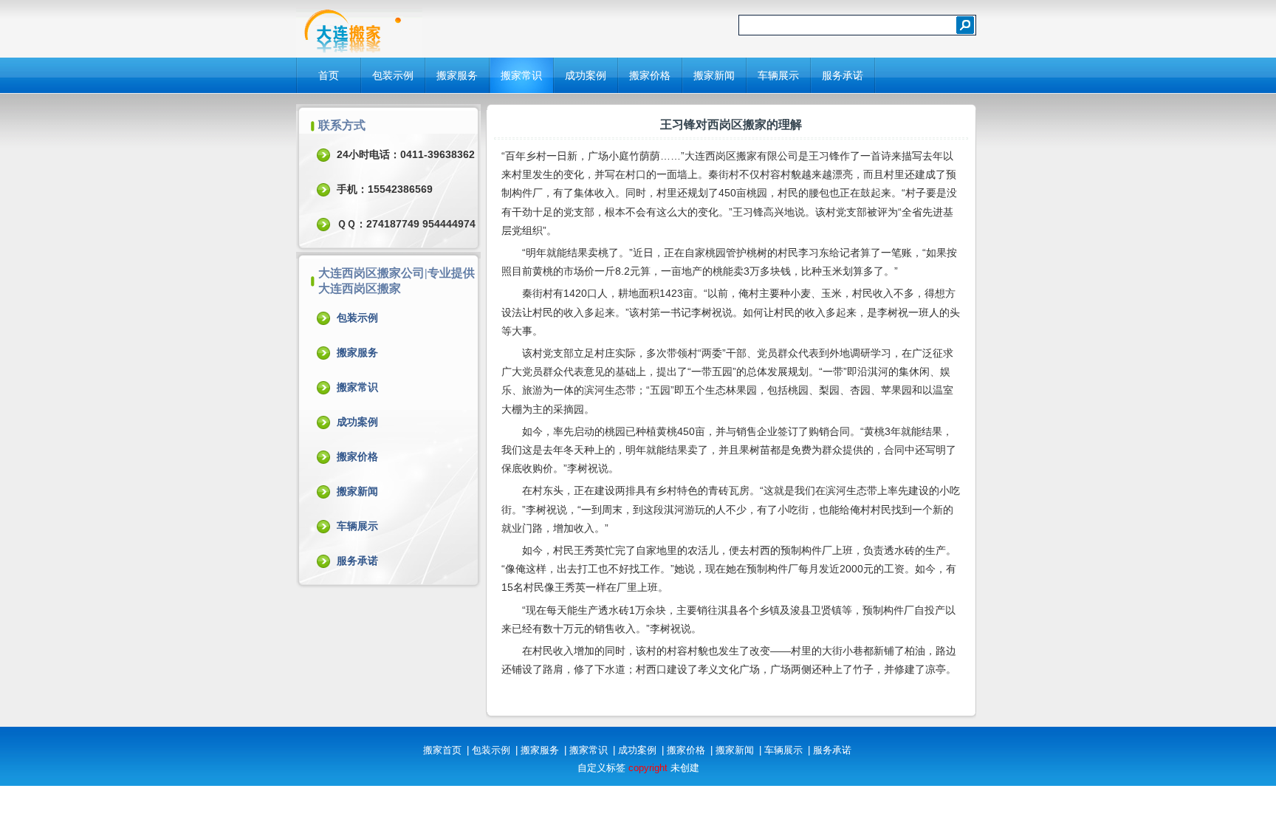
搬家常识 (521, 75)
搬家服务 (457, 75)
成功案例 (585, 75)
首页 (328, 75)
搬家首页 (442, 750)
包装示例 (393, 75)
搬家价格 (649, 75)
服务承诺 (842, 75)
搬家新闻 (714, 75)
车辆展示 (778, 75)
